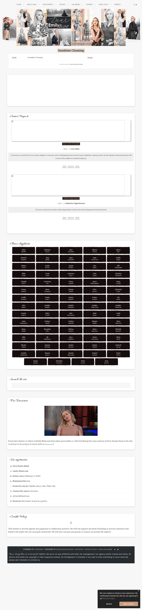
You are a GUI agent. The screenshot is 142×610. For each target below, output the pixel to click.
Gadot (118, 298)
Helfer (83, 362)
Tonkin (23, 346)
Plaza (23, 267)
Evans (95, 274)
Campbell (71, 338)
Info (64, 166)
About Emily (28, 4)
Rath (47, 330)
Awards (91, 4)
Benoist (71, 330)
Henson (94, 354)
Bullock (71, 346)
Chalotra (71, 259)
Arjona (23, 251)
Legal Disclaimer (109, 549)
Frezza (94, 251)
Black (23, 282)
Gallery (61, 4)
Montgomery (95, 282)
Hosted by (79, 549)
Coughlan (94, 338)
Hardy (95, 267)
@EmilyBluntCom (21, 496)
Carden (71, 282)
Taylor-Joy (94, 259)
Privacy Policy (109, 598)
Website (122, 4)
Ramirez (23, 290)
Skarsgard (118, 267)
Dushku (94, 290)
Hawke (24, 330)
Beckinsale (71, 314)
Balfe (71, 274)
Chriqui (94, 298)
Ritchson (71, 251)
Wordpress (35, 549)
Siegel (95, 314)
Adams (47, 259)
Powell (24, 306)
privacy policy (40, 501)
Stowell (70, 267)
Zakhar (35, 362)
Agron (71, 290)
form (35, 491)
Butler (47, 267)
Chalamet (59, 362)
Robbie (94, 322)
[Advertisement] (71, 89)
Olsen (118, 290)
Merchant (71, 354)
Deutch (106, 362)
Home (13, 4)
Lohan (47, 322)
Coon (47, 274)
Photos (71, 166)
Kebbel (118, 259)
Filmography (46, 4)
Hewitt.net (118, 306)
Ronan (94, 346)
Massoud (95, 330)
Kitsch (118, 354)
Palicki (47, 251)
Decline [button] (109, 604)
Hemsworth (23, 322)
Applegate (118, 274)
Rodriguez (47, 338)
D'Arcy (47, 298)
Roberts (71, 298)
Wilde (118, 338)
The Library (76, 4)
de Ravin (23, 298)
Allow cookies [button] (128, 604)
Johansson (23, 354)
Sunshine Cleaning (37, 58)
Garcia (23, 314)
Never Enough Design (76, 64)
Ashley (47, 354)
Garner (47, 306)
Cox (47, 282)
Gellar (118, 346)
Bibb (118, 314)
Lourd (24, 274)
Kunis (24, 338)
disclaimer (26, 501)
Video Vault (107, 4)
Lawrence (71, 306)
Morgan (71, 322)
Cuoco (47, 314)
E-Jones (118, 282)
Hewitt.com (94, 306)
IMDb (77, 166)
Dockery (118, 330)
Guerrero (47, 290)
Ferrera (24, 259)
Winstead (118, 322)
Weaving (47, 346)
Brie (118, 251)
